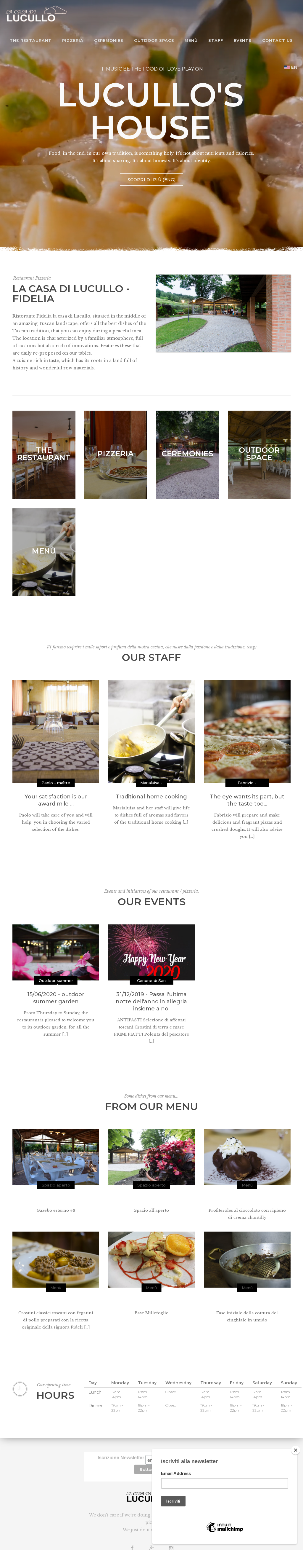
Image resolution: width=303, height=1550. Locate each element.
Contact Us (277, 40)
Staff (215, 40)
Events (243, 40)
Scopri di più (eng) (151, 179)
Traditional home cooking (151, 796)
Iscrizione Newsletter (121, 1457)
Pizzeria (72, 40)
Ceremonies (108, 40)
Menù (191, 40)
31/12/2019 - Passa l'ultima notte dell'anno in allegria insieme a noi (151, 1001)
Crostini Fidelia (56, 1301)
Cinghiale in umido (247, 1301)
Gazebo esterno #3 (56, 1199)
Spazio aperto (56, 1185)
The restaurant (30, 40)
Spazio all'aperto (151, 1199)
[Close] (295, 1450)
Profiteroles (247, 1199)
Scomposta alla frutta (151, 1301)
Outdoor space (154, 40)
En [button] (294, 67)
